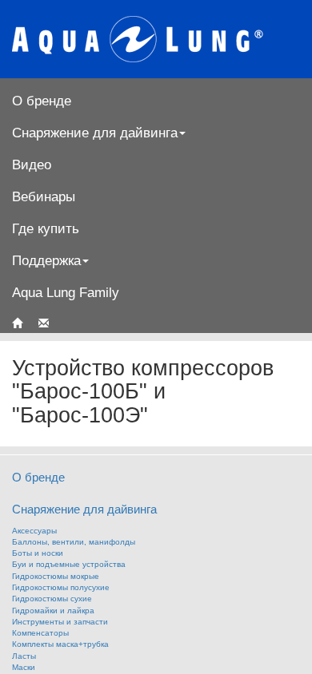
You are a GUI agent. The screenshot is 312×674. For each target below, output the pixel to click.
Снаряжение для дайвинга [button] (95, 132)
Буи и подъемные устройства (69, 564)
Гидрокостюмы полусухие (61, 587)
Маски (23, 667)
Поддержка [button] (46, 260)
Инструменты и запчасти (60, 621)
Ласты (24, 656)
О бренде (41, 100)
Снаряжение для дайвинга (84, 509)
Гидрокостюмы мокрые (55, 576)
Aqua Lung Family (65, 292)
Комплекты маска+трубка (60, 644)
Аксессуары (34, 530)
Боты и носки (37, 553)
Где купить (45, 228)
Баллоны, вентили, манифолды (73, 541)
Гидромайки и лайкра (53, 610)
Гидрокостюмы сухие (52, 598)
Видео (31, 164)
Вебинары (43, 196)
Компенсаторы (40, 632)
